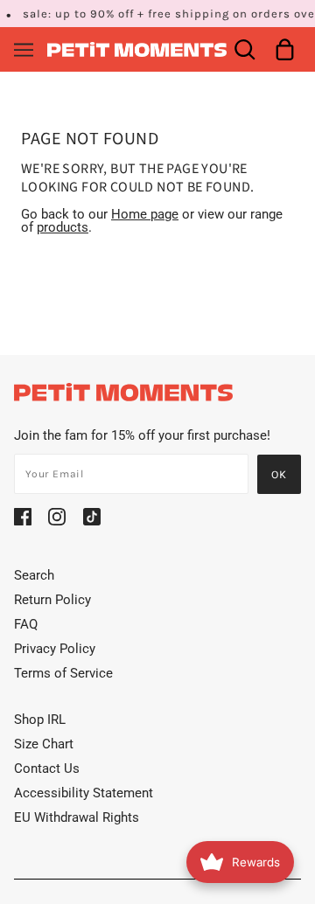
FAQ (26, 624)
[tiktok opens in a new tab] (92, 516)
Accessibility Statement (83, 793)
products (62, 227)
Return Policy (52, 600)
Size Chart (44, 744)
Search (34, 575)
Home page (144, 214)
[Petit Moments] (137, 48)
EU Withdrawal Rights (76, 817)
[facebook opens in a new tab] (23, 516)
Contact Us (47, 768)
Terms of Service (63, 673)
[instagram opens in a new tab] (57, 516)
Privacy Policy (54, 649)
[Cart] (285, 49)
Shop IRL (40, 719)
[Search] (244, 49)
